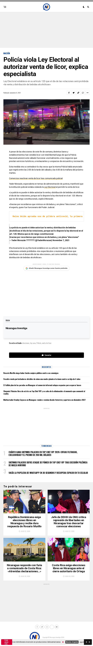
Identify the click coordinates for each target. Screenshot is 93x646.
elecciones (25, 343)
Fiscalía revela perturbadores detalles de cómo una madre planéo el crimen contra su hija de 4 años (41, 379)
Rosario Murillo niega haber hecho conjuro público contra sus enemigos (31, 373)
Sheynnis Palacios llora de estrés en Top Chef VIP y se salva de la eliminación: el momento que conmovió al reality (44, 392)
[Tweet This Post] (74, 93)
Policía (39, 343)
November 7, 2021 (61, 240)
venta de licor (46, 343)
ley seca (33, 343)
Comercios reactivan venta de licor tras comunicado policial (36, 178)
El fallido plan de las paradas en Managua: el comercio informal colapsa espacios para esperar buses (42, 385)
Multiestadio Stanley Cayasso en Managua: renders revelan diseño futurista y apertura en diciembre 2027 (44, 400)
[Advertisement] (46, 30)
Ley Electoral (50, 187)
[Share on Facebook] (69, 93)
